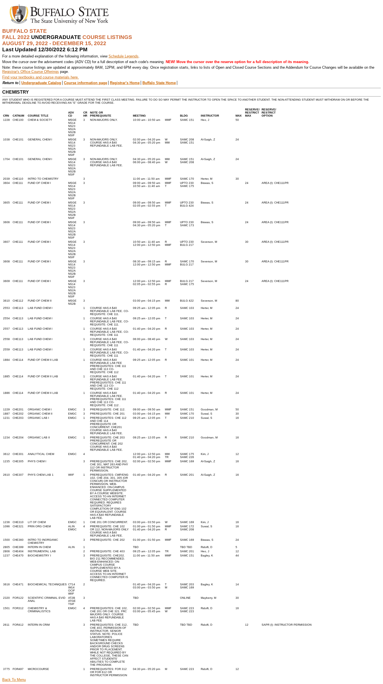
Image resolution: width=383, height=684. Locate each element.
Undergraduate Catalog (41, 83)
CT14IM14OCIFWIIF (71, 589)
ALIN (71, 547)
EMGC (72, 409)
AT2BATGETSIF (72, 601)
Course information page (85, 83)
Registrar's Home (125, 83)
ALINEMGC (72, 528)
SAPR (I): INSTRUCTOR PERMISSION (287, 624)
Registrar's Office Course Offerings (30, 72)
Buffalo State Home (159, 83)
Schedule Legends (124, 56)
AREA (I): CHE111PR (275, 182)
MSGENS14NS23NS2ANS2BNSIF (72, 127)
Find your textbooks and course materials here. (40, 77)
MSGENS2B (72, 302)
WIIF (71, 474)
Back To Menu (14, 680)
